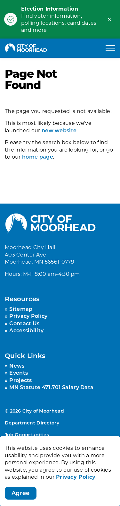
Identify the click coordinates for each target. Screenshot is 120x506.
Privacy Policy (75, 476)
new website (59, 130)
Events (18, 372)
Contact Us (24, 323)
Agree (21, 493)
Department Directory (32, 423)
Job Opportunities (27, 435)
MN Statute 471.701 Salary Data (51, 387)
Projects (20, 380)
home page (37, 156)
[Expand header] (110, 48)
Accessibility (26, 330)
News (16, 365)
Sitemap (20, 308)
